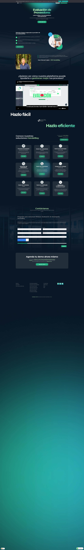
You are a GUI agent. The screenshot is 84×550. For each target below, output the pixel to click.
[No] (82, 1)
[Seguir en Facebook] (58, 284)
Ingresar (57, 2)
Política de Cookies (65, 1)
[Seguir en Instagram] (62, 284)
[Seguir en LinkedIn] (60, 284)
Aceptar (60, 1)
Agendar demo (64, 2)
